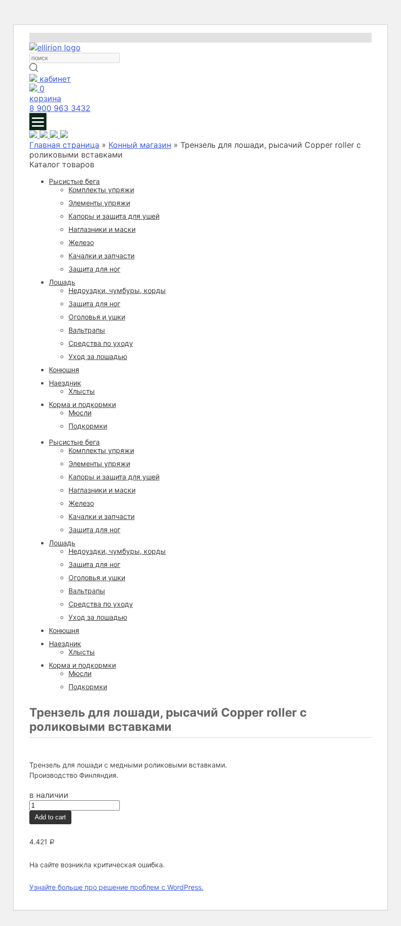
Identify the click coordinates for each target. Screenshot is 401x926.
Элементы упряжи (99, 203)
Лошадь (62, 282)
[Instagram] (45, 135)
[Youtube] (34, 135)
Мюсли (79, 412)
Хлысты (81, 391)
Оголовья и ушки (96, 317)
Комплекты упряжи (101, 189)
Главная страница (64, 145)
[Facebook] (55, 135)
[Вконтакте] (64, 135)
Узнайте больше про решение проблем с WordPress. (116, 887)
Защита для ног (94, 269)
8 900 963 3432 (59, 108)
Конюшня (64, 369)
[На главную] (55, 47)
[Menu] (37, 121)
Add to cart (50, 817)
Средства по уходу (100, 343)
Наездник (65, 383)
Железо (81, 242)
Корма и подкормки (82, 404)
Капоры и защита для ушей (113, 216)
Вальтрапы (86, 330)
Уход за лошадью (97, 356)
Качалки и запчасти (101, 255)
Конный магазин (140, 145)
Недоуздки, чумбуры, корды (117, 290)
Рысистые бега (74, 181)
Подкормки (87, 426)
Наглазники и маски (101, 229)
